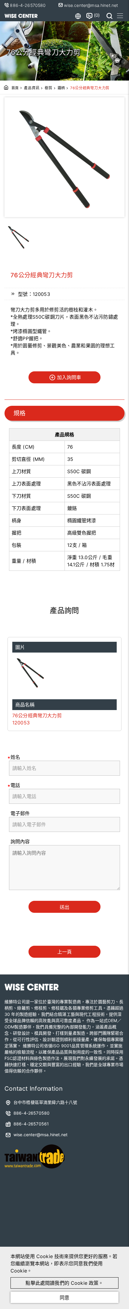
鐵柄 (61, 88)
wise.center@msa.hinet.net (90, 5)
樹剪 (48, 88)
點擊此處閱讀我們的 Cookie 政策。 (64, 1283)
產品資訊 (31, 88)
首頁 (15, 88)
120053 (21, 723)
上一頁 (64, 952)
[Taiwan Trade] (34, 1170)
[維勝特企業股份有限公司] (21, 16)
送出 (64, 907)
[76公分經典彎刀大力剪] (64, 672)
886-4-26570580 (28, 5)
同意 (64, 1298)
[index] (31, 989)
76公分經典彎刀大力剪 (37, 715)
